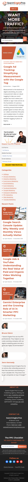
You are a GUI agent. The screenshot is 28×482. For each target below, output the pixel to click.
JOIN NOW (25, 38)
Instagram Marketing (10, 193)
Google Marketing (9, 63)
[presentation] (14, 52)
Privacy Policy (15, 478)
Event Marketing (8, 186)
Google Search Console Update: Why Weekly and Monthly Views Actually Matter (13, 229)
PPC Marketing (8, 195)
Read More (8, 124)
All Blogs (6, 61)
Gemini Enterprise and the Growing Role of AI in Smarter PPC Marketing (14, 309)
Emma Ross (8, 86)
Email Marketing (8, 183)
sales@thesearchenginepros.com (14, 427)
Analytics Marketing (16, 61)
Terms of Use (7, 478)
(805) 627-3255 (16, 425)
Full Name (5, 147)
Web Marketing (8, 197)
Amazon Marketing (9, 177)
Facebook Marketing (9, 188)
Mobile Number (6, 153)
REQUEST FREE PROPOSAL (14, 165)
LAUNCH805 (17, 480)
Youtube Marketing (9, 200)
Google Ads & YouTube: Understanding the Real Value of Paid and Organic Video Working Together (13, 269)
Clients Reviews (8, 467)
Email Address (5, 38)
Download (22, 446)
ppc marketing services (16, 395)
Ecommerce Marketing (10, 181)
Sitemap (21, 478)
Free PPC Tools (19, 467)
